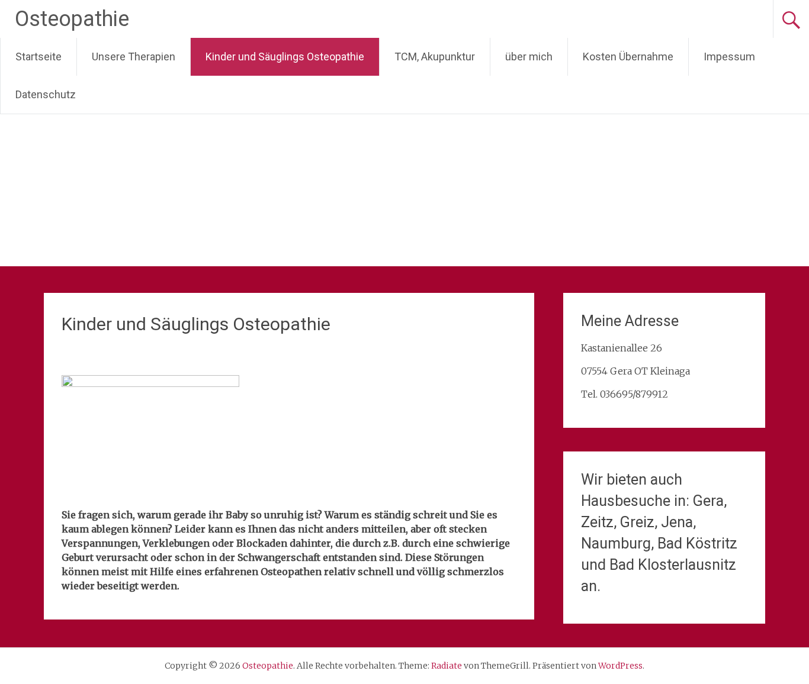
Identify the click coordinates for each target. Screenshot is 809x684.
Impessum (729, 56)
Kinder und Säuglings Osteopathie (285, 56)
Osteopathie (72, 19)
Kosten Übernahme (628, 56)
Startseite (38, 56)
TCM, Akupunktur (434, 56)
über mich (529, 56)
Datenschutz (45, 94)
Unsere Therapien (133, 56)
